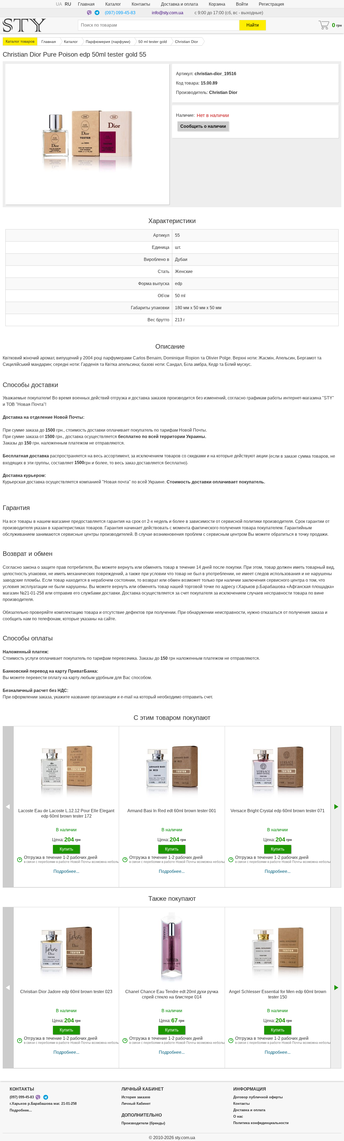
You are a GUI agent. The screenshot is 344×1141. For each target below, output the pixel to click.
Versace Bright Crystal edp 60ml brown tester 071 (278, 810)
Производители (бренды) (143, 1123)
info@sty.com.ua (167, 12)
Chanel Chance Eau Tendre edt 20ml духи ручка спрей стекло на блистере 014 (171, 994)
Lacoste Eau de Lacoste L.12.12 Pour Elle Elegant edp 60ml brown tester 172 (66, 813)
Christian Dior (223, 92)
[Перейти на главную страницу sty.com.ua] (24, 25)
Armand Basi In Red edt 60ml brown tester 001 (171, 810)
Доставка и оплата (179, 4)
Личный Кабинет (135, 1104)
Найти (252, 25)
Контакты (141, 4)
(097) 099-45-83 (120, 12)
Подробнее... (66, 871)
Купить (66, 849)
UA (59, 4)
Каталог (113, 4)
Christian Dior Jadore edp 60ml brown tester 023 (66, 991)
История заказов (135, 1097)
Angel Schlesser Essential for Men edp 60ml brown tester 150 (277, 994)
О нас (238, 1116)
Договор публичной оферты (258, 1097)
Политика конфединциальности (261, 1123)
